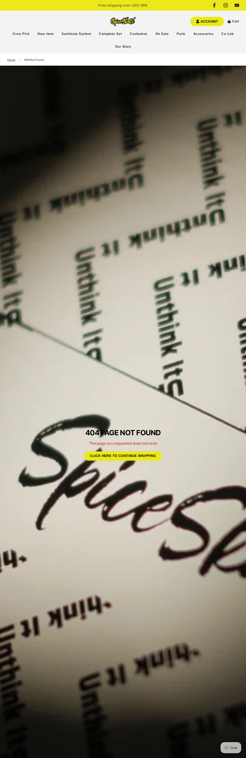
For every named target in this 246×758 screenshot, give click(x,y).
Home (11, 60)
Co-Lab (227, 34)
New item (45, 34)
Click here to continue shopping (123, 456)
